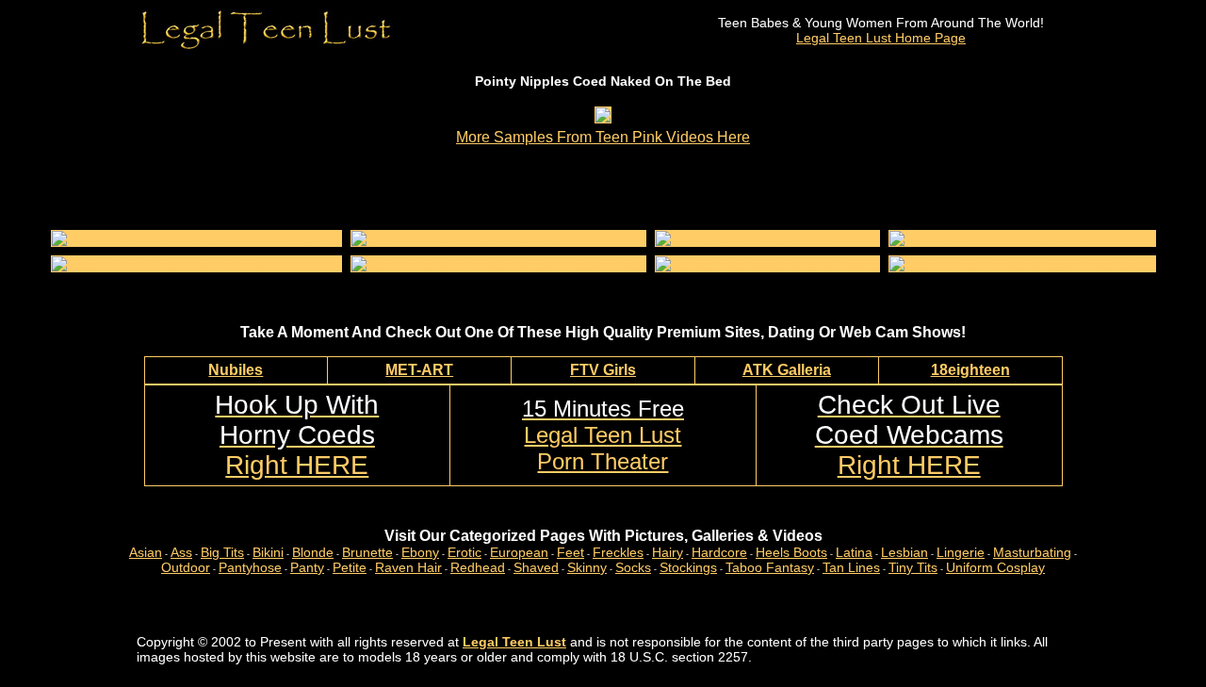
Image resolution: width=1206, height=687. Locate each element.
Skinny (587, 567)
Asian (145, 552)
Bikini (268, 552)
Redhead (477, 567)
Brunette (367, 552)
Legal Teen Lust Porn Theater (603, 435)
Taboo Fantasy (769, 567)
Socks (633, 567)
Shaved (536, 567)
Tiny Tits (912, 567)
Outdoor (185, 567)
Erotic (464, 552)
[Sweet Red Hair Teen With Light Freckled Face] (498, 263)
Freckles (618, 552)
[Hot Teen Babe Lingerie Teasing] (454, 238)
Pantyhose (250, 567)
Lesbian (904, 552)
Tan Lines (851, 567)
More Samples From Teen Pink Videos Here (603, 137)
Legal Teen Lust (514, 641)
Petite (350, 567)
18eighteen (970, 370)
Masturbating (1032, 552)
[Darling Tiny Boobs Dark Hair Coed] (767, 263)
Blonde (313, 552)
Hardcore (719, 552)
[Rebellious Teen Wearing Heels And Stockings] (196, 238)
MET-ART (419, 370)
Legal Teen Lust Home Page (881, 37)
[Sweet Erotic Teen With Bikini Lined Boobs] (1022, 263)
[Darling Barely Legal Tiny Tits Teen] (766, 238)
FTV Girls (603, 370)
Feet (570, 552)
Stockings (688, 567)
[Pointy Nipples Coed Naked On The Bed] (603, 117)
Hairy (667, 552)
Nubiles (235, 370)
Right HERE (297, 435)
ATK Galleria (786, 370)
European (519, 552)
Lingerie (961, 552)
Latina (854, 552)
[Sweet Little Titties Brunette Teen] (157, 263)
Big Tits (222, 552)
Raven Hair (408, 567)
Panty (307, 567)
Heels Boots (791, 552)
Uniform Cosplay (995, 567)
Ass (181, 552)
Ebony (420, 552)
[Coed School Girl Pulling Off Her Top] (1005, 238)
